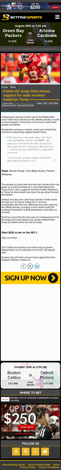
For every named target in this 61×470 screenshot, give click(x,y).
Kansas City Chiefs (25, 105)
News (39, 103)
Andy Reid (53, 103)
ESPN (41, 140)
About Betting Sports (13, 464)
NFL (45, 103)
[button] (57, 17)
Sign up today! (9, 238)
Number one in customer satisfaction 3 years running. (34, 399)
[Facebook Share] (23, 266)
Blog (12, 87)
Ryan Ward (8, 103)
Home (5, 87)
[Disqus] (30, 322)
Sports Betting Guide (39, 464)
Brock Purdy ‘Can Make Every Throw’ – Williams (29, 172)
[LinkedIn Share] (37, 266)
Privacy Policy (27, 467)
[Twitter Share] (30, 266)
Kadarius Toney (9, 105)
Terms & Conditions (49, 467)
